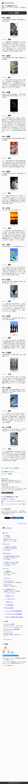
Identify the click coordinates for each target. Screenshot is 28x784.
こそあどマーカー (10, 598)
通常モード (5, 499)
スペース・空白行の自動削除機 (14, 611)
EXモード (14, 548)
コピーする (4, 484)
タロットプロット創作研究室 (13, 629)
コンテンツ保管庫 (10, 624)
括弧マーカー (9, 601)
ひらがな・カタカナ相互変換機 (14, 614)
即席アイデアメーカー (10, 539)
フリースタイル (9, 580)
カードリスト (8, 584)
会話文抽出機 (9, 605)
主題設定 (7, 535)
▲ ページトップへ (22, 523)
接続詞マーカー (10, 595)
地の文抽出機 (9, 608)
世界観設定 (8, 571)
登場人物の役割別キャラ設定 (12, 556)
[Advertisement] (15, 723)
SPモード (12, 499)
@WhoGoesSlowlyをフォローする (11, 655)
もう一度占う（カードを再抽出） (11, 468)
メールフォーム (9, 632)
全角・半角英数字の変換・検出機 (14, 617)
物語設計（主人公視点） (11, 546)
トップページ (8, 639)
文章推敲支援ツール (10, 589)
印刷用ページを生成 (8, 492)
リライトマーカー (10, 592)
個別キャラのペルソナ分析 (11, 562)
